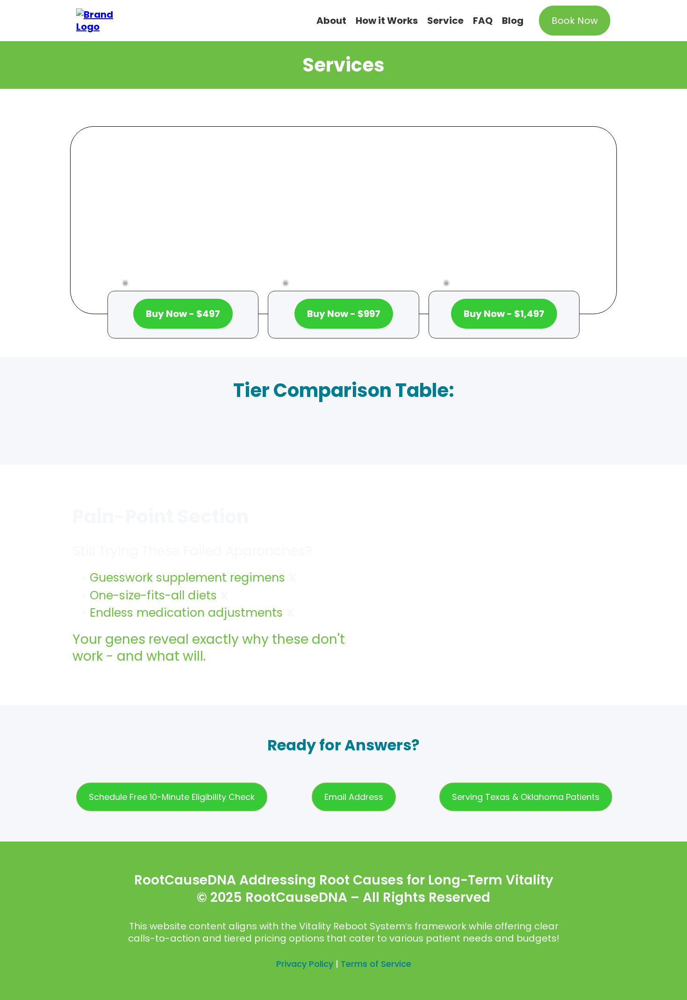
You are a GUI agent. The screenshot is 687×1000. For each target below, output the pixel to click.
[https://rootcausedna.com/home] (100, 20)
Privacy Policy (304, 964)
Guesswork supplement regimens (187, 577)
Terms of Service (376, 964)
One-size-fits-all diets (153, 595)
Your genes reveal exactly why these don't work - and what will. (208, 647)
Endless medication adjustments (186, 612)
